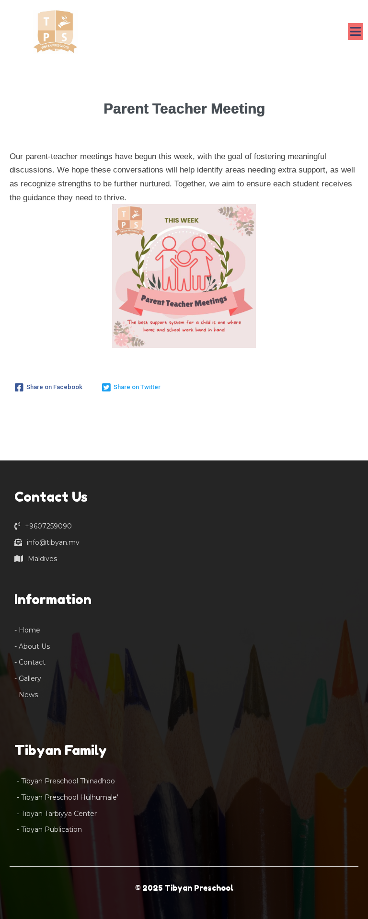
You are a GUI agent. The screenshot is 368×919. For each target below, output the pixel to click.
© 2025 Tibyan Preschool (184, 888)
